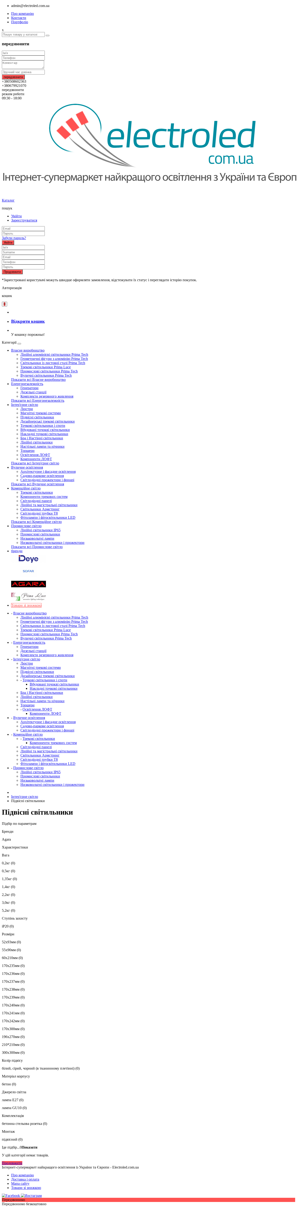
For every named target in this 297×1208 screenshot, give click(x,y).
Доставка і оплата (25, 1179)
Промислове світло (26, 526)
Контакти (18, 18)
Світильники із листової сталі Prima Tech (52, 363)
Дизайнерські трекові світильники (47, 421)
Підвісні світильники (37, 417)
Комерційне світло (26, 488)
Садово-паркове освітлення (42, 476)
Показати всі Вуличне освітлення (37, 484)
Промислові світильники (40, 534)
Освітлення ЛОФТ (35, 455)
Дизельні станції (33, 392)
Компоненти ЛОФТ (36, 459)
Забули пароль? (14, 238)
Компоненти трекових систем (44, 497)
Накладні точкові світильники (44, 434)
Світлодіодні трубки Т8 (39, 513)
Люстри (26, 409)
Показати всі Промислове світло (37, 547)
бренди (17, 551)
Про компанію (22, 14)
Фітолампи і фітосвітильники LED (47, 517)
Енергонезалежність (27, 384)
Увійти (16, 216)
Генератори (29, 388)
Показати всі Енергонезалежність (37, 400)
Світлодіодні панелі (36, 501)
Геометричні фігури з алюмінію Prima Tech (54, 359)
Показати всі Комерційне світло (36, 522)
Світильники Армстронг (40, 509)
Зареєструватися (24, 220)
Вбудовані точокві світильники (45, 430)
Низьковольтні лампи (37, 538)
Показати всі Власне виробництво (38, 380)
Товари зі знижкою (26, 1188)
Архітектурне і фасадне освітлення (48, 471)
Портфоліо (19, 22)
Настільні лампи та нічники (42, 446)
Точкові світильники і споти (42, 426)
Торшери (27, 451)
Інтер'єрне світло (24, 405)
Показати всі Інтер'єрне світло (35, 463)
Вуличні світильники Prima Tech (46, 375)
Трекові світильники (36, 492)
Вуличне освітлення (27, 467)
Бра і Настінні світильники (41, 438)
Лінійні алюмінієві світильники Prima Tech (54, 354)
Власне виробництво (28, 350)
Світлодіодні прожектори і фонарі (47, 480)
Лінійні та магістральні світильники (48, 505)
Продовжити (12, 272)
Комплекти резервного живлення (46, 396)
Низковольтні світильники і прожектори (52, 543)
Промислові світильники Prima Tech (49, 371)
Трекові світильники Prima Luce (45, 367)
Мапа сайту (20, 1183)
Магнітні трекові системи (40, 413)
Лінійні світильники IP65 (40, 530)
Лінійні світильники (36, 442)
